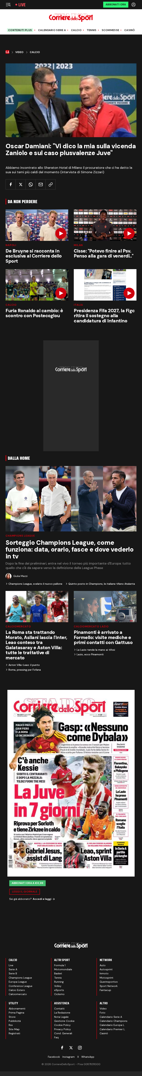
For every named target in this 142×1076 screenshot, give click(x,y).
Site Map (14, 1029)
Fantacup (105, 990)
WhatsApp (87, 1056)
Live (22, 4)
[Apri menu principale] (8, 4)
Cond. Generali (63, 1033)
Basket (58, 973)
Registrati (14, 1033)
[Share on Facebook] (11, 184)
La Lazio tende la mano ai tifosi (96, 649)
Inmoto (104, 973)
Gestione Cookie (64, 1021)
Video (19, 52)
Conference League (20, 986)
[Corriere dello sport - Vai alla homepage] (71, 17)
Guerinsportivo (109, 981)
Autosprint (106, 969)
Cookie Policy (62, 1025)
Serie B (13, 973)
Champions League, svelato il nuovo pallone (35, 583)
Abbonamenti (17, 1008)
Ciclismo (59, 994)
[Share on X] (21, 184)
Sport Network (109, 986)
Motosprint (106, 977)
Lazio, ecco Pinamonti (90, 654)
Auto (103, 965)
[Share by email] (40, 184)
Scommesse (110, 30)
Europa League (18, 981)
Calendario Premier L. (112, 1029)
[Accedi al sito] (133, 4)
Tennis (92, 30)
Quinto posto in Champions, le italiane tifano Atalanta (101, 583)
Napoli (11, 245)
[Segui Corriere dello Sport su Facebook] (62, 1048)
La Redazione (62, 1012)
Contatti (59, 1008)
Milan (78, 245)
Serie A (13, 969)
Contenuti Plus (20, 30)
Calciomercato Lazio (91, 626)
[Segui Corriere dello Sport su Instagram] (80, 1048)
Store (12, 1017)
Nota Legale (61, 1017)
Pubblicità (15, 1021)
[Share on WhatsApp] (31, 184)
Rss (11, 1025)
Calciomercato (18, 626)
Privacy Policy (62, 1029)
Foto (102, 1012)
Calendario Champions (113, 1021)
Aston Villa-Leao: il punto (24, 665)
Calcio (76, 30)
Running (59, 981)
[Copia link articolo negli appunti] (50, 184)
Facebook (54, 1056)
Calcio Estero (17, 990)
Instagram (68, 1056)
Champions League (20, 535)
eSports (59, 990)
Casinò (129, 30)
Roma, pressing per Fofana (25, 669)
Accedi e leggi (42, 899)
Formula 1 (59, 965)
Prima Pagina (16, 1012)
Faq (56, 1037)
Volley (57, 986)
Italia (78, 305)
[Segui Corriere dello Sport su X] (71, 1048)
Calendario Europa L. (112, 1025)
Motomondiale (63, 969)
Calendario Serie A (52, 30)
